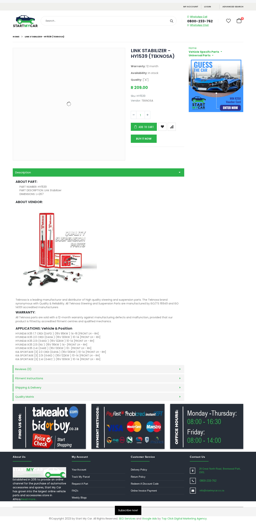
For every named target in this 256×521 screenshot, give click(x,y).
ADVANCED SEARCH (232, 6)
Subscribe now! (128, 510)
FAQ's (75, 490)
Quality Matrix (24, 397)
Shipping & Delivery (28, 387)
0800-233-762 (208, 480)
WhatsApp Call (198, 16)
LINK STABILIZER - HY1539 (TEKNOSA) (153, 53)
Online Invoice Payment (144, 490)
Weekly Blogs (79, 497)
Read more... (29, 499)
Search (172, 20)
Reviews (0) (23, 369)
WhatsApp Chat (199, 25)
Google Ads (149, 518)
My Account (190, 6)
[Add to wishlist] (162, 127)
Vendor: (136, 100)
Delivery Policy (139, 469)
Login (207, 6)
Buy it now (143, 139)
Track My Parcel (81, 476)
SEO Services (127, 518)
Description (23, 172)
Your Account (79, 469)
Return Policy (138, 476)
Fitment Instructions (29, 378)
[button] (205, 52)
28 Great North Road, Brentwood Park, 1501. (220, 470)
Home (16, 36)
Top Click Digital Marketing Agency (184, 518)
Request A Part (80, 483)
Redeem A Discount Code (145, 483)
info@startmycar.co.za (212, 490)
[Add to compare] (172, 127)
